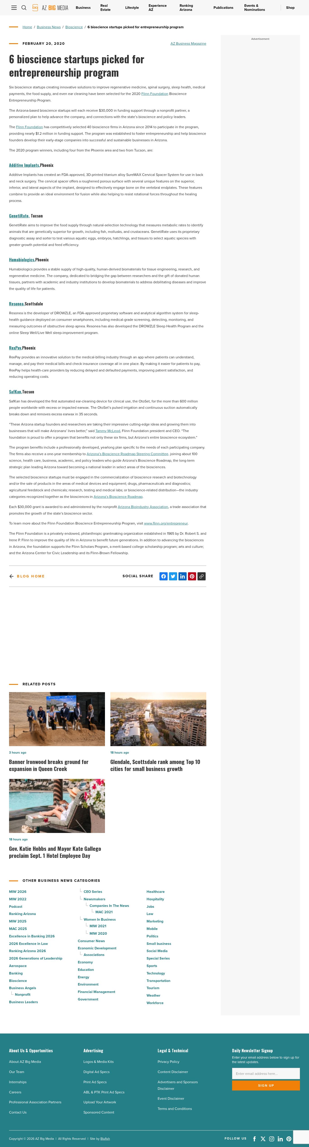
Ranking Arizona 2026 (27, 950)
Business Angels (22, 988)
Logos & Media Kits (98, 1061)
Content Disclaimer (173, 1071)
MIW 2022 (17, 899)
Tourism (153, 988)
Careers (15, 1092)
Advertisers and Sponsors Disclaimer (178, 1085)
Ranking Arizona (22, 913)
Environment (88, 984)
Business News (49, 27)
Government (88, 999)
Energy (83, 977)
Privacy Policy (168, 1061)
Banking (16, 973)
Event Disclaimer (171, 1098)
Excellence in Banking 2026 (32, 936)
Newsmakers (94, 899)
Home (27, 27)
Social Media (157, 950)
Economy (85, 962)
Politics (152, 936)
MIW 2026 (17, 891)
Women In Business (100, 919)
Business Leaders (23, 1002)
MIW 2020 (98, 933)
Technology (156, 973)
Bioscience (74, 27)
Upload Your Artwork (99, 1102)
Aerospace (18, 965)
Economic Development (97, 948)
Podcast (15, 906)
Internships (17, 1082)
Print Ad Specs (95, 1082)
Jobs (150, 906)
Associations (94, 954)
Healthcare (156, 891)
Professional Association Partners (35, 1102)
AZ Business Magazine (188, 43)
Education (86, 969)
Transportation (158, 980)
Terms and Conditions (175, 1108)
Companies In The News (109, 905)
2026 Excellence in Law (28, 943)
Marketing (155, 921)
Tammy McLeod (107, 430)
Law (150, 913)
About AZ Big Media (25, 1061)
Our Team (16, 1071)
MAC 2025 (18, 928)
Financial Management (96, 991)
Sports (152, 965)
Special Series (158, 958)
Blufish (105, 1138)
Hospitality (155, 899)
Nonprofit (22, 994)
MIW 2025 (17, 921)
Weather (153, 995)
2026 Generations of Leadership (35, 958)
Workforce (155, 1002)
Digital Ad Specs (96, 1071)
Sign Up (266, 1085)
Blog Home (31, 576)
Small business (159, 943)
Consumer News (91, 941)
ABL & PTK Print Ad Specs (103, 1092)
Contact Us (17, 1112)
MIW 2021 (98, 926)
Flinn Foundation (154, 93)
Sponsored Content (98, 1112)
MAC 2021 (104, 912)
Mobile (152, 928)
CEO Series (93, 891)
